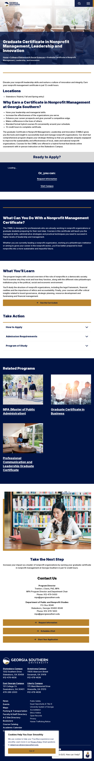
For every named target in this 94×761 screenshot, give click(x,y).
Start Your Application (48, 639)
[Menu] (89, 3)
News (5, 701)
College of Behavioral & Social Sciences (27, 57)
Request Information (47, 179)
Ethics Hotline (35, 713)
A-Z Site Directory (11, 717)
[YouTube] (60, 749)
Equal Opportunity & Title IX (41, 704)
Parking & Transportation (15, 711)
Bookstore (8, 721)
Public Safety (35, 701)
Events (6, 704)
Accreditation (35, 710)
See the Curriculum (49, 303)
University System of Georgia (42, 707)
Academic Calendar (12, 727)
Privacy (33, 719)
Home (5, 57)
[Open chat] (88, 755)
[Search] (79, 3)
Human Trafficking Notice (40, 721)
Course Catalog (10, 724)
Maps (5, 707)
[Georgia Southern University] (12, 4)
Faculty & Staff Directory (15, 714)
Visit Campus (47, 186)
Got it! (31, 751)
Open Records (36, 716)
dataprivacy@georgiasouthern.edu (24, 745)
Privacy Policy (36, 742)
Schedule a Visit (48, 631)
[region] (32, 743)
